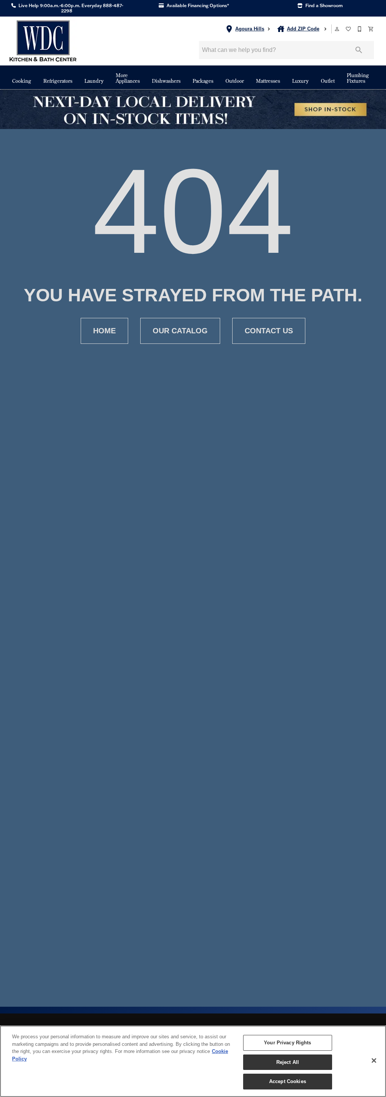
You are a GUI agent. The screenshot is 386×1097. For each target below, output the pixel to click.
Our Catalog (180, 331)
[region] (193, 1061)
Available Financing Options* (197, 5)
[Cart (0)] (371, 28)
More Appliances (128, 78)
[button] (337, 28)
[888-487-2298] (360, 28)
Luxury (300, 80)
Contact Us (269, 331)
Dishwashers (166, 80)
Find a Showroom (323, 5)
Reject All (287, 1062)
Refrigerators (57, 80)
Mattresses (268, 80)
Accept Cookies (287, 1081)
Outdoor (234, 80)
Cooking (21, 80)
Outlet (328, 80)
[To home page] (43, 41)
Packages (203, 80)
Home (104, 331)
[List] (349, 28)
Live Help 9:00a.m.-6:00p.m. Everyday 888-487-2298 (70, 8)
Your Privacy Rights (287, 1042)
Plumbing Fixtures (358, 78)
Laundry (94, 80)
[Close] (374, 1060)
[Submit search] (359, 50)
